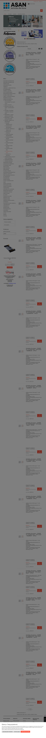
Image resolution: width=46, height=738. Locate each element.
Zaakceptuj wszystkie (25, 731)
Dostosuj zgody (17, 731)
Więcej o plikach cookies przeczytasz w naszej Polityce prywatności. (13, 729)
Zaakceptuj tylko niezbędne (8, 731)
